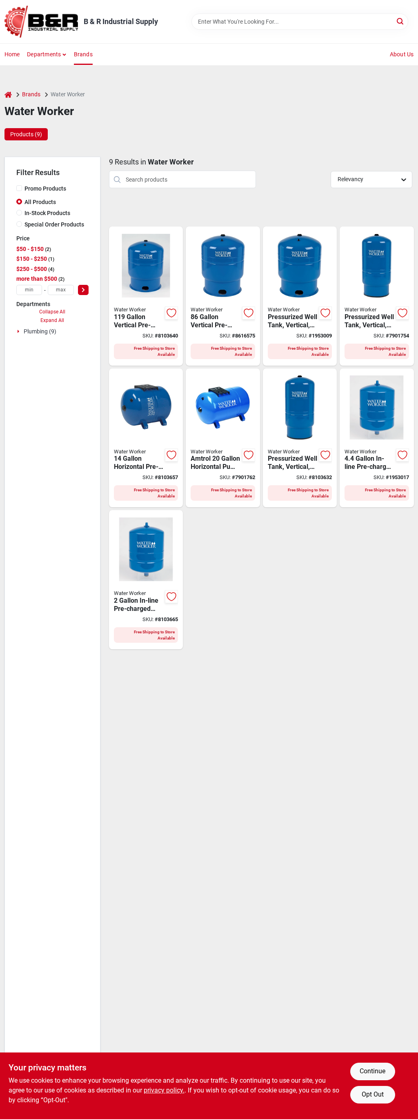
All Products (40, 202)
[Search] (401, 21)
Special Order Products (54, 224)
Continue (372, 1071)
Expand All (52, 320)
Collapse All (52, 312)
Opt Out (373, 1094)
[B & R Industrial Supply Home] (41, 22)
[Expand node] (19, 331)
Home (12, 54)
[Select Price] (83, 290)
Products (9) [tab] (26, 134)
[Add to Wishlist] (171, 313)
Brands (83, 54)
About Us (402, 54)
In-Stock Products (47, 213)
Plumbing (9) (40, 331)
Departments (44, 54)
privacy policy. (164, 1090)
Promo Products (45, 188)
